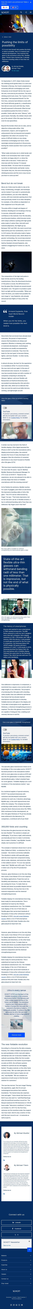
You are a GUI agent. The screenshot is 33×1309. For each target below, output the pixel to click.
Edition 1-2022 (7, 37)
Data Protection (21, 1297)
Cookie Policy (15, 418)
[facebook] (11, 1305)
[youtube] (22, 1305)
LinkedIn (18, 1222)
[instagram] (14, 1305)
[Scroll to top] (29, 1250)
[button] (16, 1255)
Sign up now (7, 1245)
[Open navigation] (31, 12)
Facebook (18, 1228)
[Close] (29, 1241)
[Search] (21, 12)
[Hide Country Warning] (31, 2)
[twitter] (19, 1305)
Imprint (14, 1297)
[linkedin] (16, 1305)
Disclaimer (9, 1297)
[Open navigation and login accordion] (26, 12)
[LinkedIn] (4, 1160)
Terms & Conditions (16, 1298)
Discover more (16, 1035)
